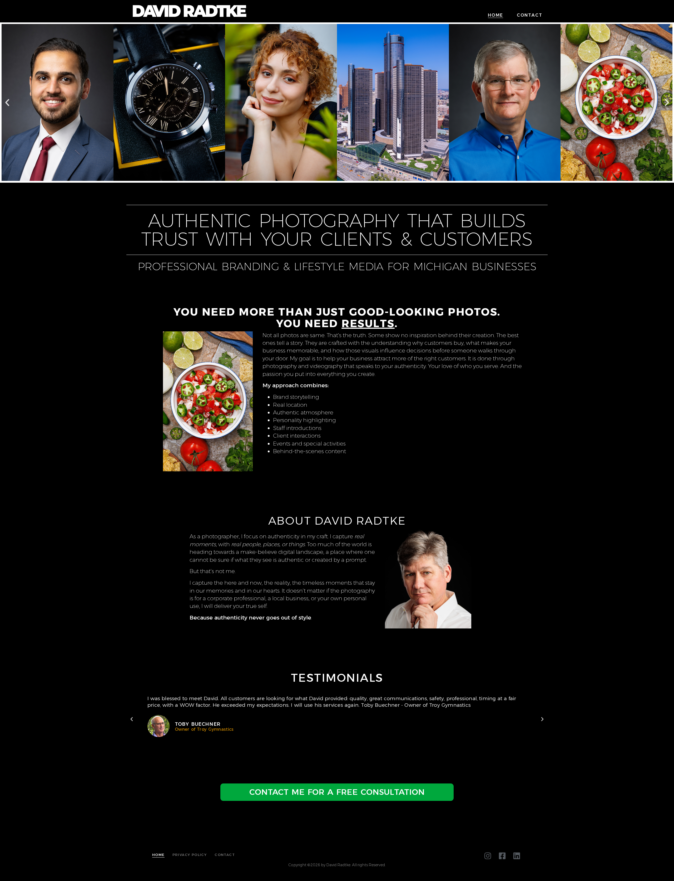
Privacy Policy (189, 855)
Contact (529, 15)
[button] (7, 102)
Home (495, 15)
